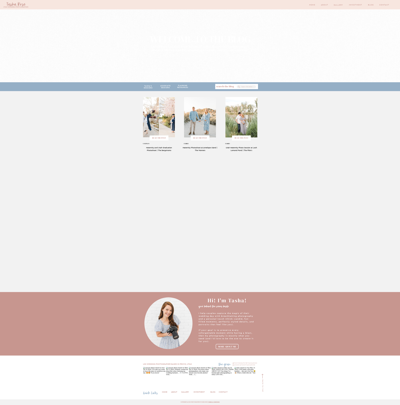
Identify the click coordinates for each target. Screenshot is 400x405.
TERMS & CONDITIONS (214, 402)
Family (186, 144)
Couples (146, 144)
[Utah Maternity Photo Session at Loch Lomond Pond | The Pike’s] (241, 117)
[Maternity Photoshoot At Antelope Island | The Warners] (200, 117)
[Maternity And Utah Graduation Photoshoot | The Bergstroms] (159, 117)
